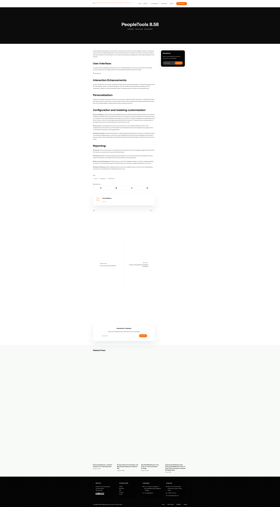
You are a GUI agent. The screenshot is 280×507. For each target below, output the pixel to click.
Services (145, 3)
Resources (164, 3)
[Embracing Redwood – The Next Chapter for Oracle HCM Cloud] (104, 407)
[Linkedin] (101, 494)
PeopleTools (111, 178)
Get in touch (181, 3)
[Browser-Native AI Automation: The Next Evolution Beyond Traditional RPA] (128, 407)
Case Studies (170, 504)
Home (139, 3)
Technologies (154, 3)
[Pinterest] (132, 188)
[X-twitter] (99, 494)
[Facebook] (101, 188)
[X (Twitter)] (116, 188)
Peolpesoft (150, 29)
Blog (145, 29)
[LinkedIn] (147, 188)
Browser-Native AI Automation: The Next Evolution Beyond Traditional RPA (127, 466)
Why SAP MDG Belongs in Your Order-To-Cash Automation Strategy (150, 466)
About (171, 3)
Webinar (179, 504)
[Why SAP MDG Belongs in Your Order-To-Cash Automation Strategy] (152, 407)
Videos (185, 504)
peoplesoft (103, 178)
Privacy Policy (119, 504)
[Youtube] (103, 494)
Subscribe (143, 335)
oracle (95, 178)
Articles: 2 (104, 201)
